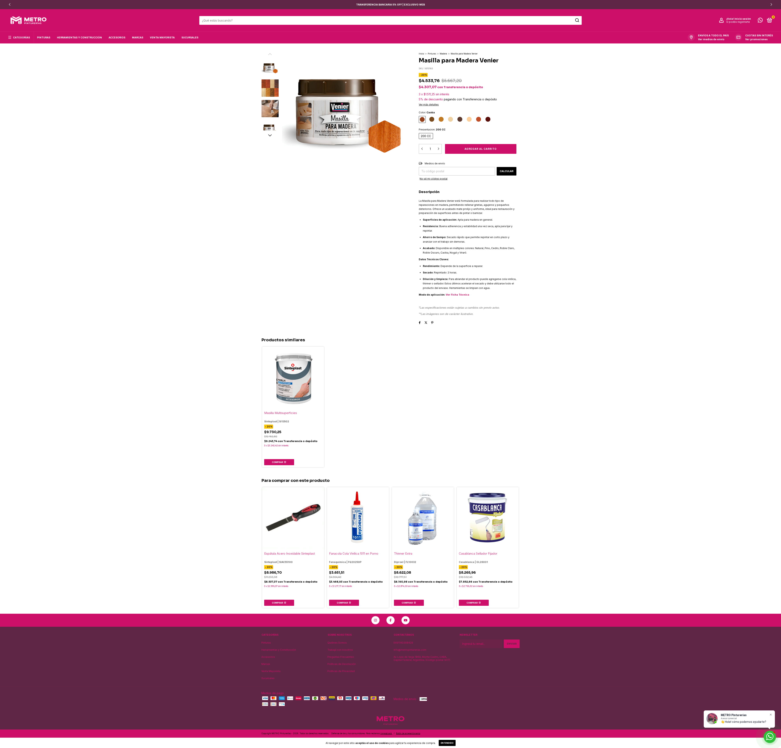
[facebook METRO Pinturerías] (390, 620)
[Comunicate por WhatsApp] (760, 21)
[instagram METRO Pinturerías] (375, 620)
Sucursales (189, 37)
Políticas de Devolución (341, 664)
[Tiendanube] (507, 734)
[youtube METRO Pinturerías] (405, 620)
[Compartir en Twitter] (425, 322)
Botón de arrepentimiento (408, 733)
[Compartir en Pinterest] (432, 322)
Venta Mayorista (162, 37)
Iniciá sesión (742, 18)
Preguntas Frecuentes (340, 656)
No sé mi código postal (433, 178)
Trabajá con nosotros (340, 649)
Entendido (447, 743)
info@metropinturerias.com (410, 649)
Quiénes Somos (337, 642)
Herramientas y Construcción (79, 37)
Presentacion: (432, 129)
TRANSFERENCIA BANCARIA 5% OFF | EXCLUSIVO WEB (390, 4)
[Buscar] (577, 20)
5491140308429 (403, 642)
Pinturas (43, 37)
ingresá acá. (386, 733)
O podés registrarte (738, 21)
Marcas (137, 37)
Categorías (21, 37)
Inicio (421, 53)
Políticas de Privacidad (341, 671)
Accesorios (117, 37)
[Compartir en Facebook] (420, 322)
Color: (427, 112)
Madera (443, 53)
